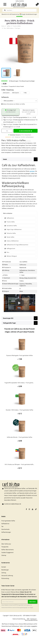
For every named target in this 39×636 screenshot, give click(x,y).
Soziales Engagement (7, 552)
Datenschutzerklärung (19, 619)
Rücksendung (5, 578)
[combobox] (19, 10)
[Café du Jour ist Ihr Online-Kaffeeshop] (19, 4)
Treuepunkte (4, 547)
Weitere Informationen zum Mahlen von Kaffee (14, 104)
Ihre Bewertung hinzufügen (27, 81)
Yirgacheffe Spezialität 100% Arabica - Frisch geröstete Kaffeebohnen (19, 383)
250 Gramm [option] (6, 93)
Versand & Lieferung (7, 575)
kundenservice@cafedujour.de (12, 504)
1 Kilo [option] (25, 93)
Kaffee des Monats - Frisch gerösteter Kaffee (19, 437)
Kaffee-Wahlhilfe (19, 1)
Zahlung (3, 573)
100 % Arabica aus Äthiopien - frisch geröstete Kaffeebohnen (19, 464)
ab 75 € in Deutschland (20, 135)
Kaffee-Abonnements (7, 550)
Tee (2, 526)
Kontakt (3, 567)
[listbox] (19, 92)
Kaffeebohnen (5, 524)
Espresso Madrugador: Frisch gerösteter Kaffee (19, 355)
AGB (28, 619)
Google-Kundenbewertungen (29, 14)
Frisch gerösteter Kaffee (8, 521)
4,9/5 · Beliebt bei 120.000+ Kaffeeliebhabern (19, 137)
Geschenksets (5, 529)
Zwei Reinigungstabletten (20, 117)
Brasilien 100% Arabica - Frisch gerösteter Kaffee (19, 410)
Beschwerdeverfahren (31, 620)
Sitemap (3, 555)
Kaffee (8, 26)
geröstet (32, 171)
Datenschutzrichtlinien (6, 607)
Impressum (33, 619)
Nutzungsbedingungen (22, 607)
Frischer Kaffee (17, 26)
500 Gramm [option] (15, 93)
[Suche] (4, 10)
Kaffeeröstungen (6, 532)
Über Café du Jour (6, 544)
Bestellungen (5, 570)
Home (3, 26)
